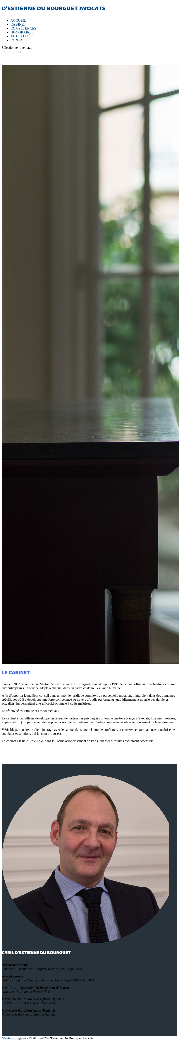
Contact (18, 40)
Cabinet (18, 24)
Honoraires (22, 32)
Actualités (21, 36)
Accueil (18, 20)
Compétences (23, 28)
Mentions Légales (14, 1038)
